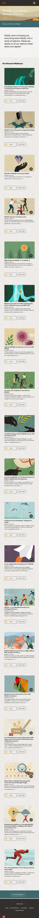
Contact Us (31, 908)
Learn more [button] (21, 101)
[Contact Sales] (34, 3)
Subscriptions (24, 908)
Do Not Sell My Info (14, 908)
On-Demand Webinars (18, 894)
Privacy (6, 908)
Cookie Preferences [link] (19, 910)
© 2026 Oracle (19, 904)
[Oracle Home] (4, 3)
